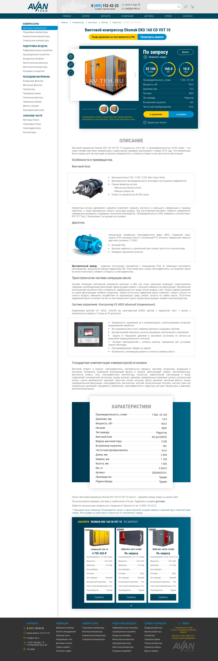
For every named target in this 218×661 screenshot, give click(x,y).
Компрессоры (31, 23)
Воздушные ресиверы (33, 58)
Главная (67, 16)
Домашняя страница (65, 628)
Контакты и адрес (63, 651)
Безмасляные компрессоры (36, 36)
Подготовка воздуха (35, 46)
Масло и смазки (31, 105)
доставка (160, 501)
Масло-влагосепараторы (35, 67)
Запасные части (32, 115)
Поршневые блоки (32, 124)
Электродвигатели (32, 128)
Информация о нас (64, 639)
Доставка (149, 16)
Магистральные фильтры (35, 62)
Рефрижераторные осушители (37, 50)
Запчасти (105, 16)
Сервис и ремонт (63, 647)
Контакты (187, 16)
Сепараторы (29, 89)
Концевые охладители (33, 71)
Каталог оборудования (66, 631)
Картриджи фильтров (33, 110)
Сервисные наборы (32, 101)
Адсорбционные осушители (36, 54)
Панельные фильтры (33, 97)
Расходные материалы (36, 76)
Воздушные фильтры (33, 80)
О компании (127, 16)
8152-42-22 (105, 6)
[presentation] (135, 74)
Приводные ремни (32, 93)
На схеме (31, 649)
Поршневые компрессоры (35, 32)
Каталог (86, 16)
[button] (104, 109)
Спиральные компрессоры (36, 40)
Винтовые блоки (31, 119)
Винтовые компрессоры (34, 28)
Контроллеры (29, 132)
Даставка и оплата (64, 643)
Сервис (168, 16)
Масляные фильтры (32, 85)
